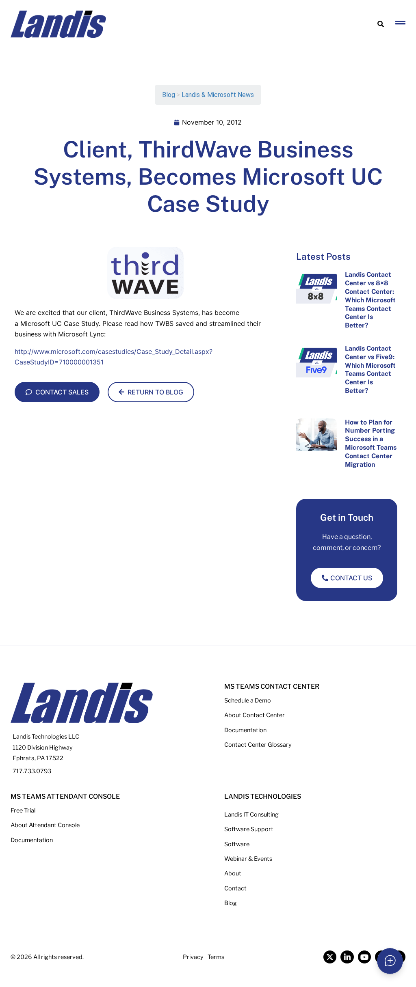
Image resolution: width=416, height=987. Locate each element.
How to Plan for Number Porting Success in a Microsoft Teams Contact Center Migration (370, 443)
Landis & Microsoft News (218, 95)
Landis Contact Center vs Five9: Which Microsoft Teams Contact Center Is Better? (370, 369)
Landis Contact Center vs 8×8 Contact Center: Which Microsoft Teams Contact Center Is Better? (370, 300)
